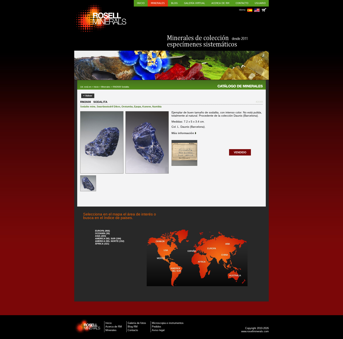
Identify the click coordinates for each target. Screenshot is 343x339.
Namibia (157, 106)
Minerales (158, 3)
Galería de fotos (137, 323)
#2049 (259, 101)
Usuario (260, 3)
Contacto (242, 3)
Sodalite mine (87, 106)
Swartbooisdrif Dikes (108, 106)
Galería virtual (194, 3)
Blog (174, 3)
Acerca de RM (220, 3)
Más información (183, 133)
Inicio (141, 3)
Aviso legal (158, 330)
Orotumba (127, 106)
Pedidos (156, 326)
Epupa (137, 106)
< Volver (87, 95)
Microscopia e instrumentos (168, 323)
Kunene (146, 106)
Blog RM (133, 326)
